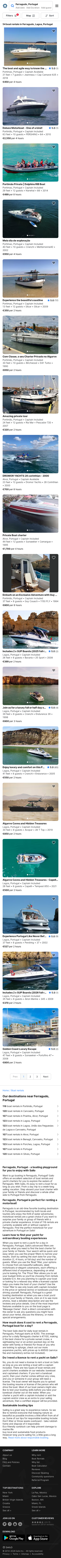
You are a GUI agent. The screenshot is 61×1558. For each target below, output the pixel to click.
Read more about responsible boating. (28, 1437)
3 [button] (37, 1076)
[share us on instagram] (15, 1524)
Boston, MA (38, 1499)
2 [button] (30, 1076)
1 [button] (23, 1076)
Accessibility (37, 1554)
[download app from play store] (14, 1537)
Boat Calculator (39, 1465)
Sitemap (25, 1554)
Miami (5, 1496)
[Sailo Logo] (5, 5)
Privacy (6, 1554)
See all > (7, 1510)
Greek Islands (39, 1507)
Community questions (43, 1476)
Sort (51, 15)
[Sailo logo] (7, 1547)
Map (28, 15)
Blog (5, 1458)
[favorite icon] (54, 31)
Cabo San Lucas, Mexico (44, 1496)
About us (7, 1455)
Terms (15, 1554)
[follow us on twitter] (5, 1524)
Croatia (6, 1503)
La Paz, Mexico (39, 1492)
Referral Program (40, 1480)
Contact (7, 1465)
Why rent (36, 1455)
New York (8, 1492)
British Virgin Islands (13, 1499)
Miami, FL (36, 1503)
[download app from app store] (38, 1537)
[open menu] (58, 6)
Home (6, 1090)
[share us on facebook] (10, 1524)
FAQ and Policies (11, 1462)
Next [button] (45, 1076)
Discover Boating (40, 1473)
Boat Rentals (38, 1458)
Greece (6, 1507)
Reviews (36, 1469)
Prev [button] (15, 1076)
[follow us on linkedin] (20, 1524)
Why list (36, 1462)
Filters (12, 15)
